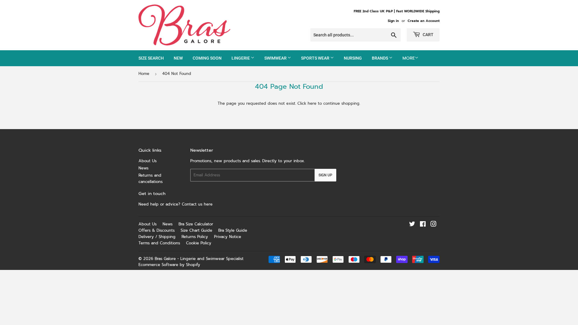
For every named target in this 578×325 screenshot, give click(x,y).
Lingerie (241, 58)
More (408, 58)
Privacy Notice (227, 237)
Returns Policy (195, 237)
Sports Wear (315, 58)
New (178, 58)
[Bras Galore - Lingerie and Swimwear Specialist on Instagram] (433, 225)
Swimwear (275, 58)
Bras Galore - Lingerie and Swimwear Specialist (199, 259)
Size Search (151, 58)
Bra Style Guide (232, 230)
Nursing (353, 58)
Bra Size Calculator (196, 224)
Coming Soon (207, 58)
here (312, 103)
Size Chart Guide (196, 230)
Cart (428, 34)
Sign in (393, 20)
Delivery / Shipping (157, 237)
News (143, 168)
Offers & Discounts (156, 230)
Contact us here (198, 204)
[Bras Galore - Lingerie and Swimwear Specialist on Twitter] (412, 225)
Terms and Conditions (159, 243)
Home (143, 73)
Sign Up (325, 175)
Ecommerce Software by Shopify (169, 265)
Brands (380, 58)
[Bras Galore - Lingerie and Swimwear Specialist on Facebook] (423, 225)
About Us (147, 161)
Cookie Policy (198, 243)
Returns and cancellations (150, 178)
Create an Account (424, 20)
